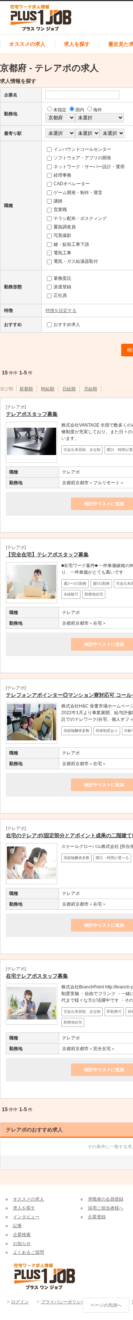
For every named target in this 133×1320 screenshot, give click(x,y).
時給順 (47, 388)
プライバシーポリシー (63, 1301)
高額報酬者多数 (76, 731)
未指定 (59, 109)
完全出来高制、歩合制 (82, 450)
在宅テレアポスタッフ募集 (37, 976)
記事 (17, 1225)
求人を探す (77, 44)
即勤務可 (114, 1011)
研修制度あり (107, 731)
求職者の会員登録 (105, 1199)
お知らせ (22, 1243)
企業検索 (22, 1234)
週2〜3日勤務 (75, 583)
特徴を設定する (60, 310)
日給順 (69, 388)
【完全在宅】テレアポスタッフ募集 (47, 554)
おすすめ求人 (67, 324)
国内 (79, 109)
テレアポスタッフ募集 (32, 414)
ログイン (20, 1301)
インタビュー (26, 1216)
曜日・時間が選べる (112, 858)
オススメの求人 (27, 44)
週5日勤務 (101, 583)
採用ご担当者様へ (105, 1208)
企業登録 (97, 1216)
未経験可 (71, 594)
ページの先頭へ (106, 1305)
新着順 (26, 388)
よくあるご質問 (28, 1252)
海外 (97, 109)
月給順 (90, 388)
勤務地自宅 (94, 594)
